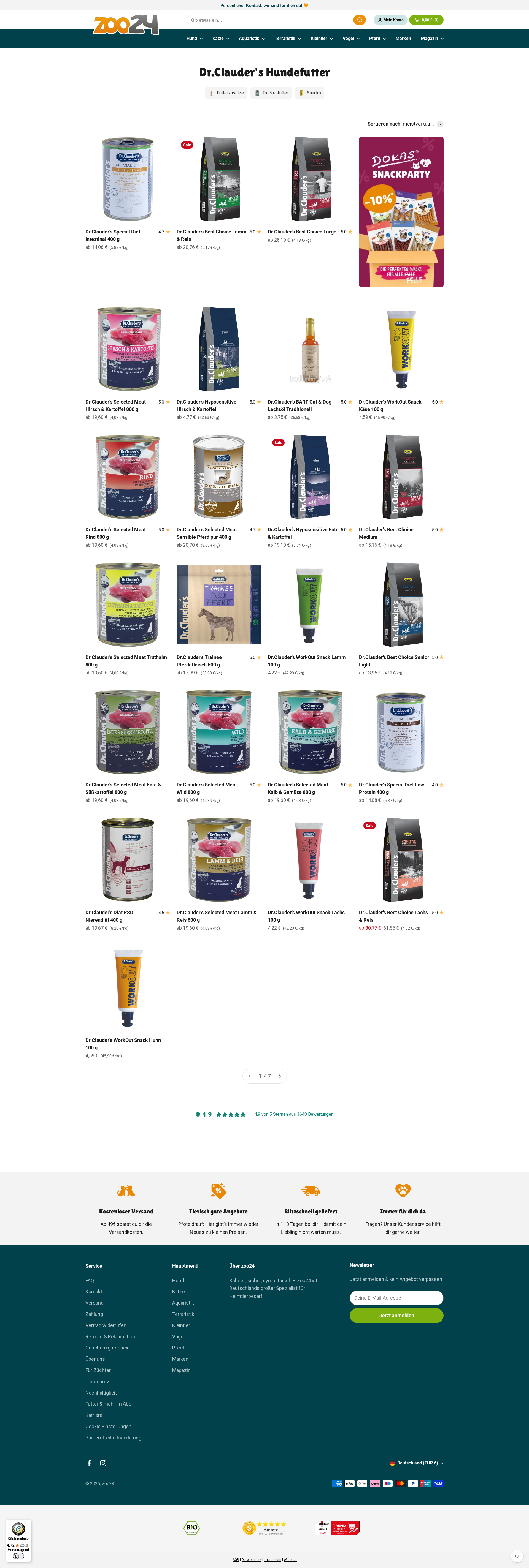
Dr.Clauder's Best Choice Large (302, 232)
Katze (218, 38)
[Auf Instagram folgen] (103, 1463)
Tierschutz (97, 1381)
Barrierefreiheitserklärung (113, 1438)
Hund (192, 38)
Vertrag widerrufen (105, 1325)
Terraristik (285, 38)
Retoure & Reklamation (110, 1337)
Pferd (374, 38)
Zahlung (94, 1314)
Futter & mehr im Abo (108, 1404)
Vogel (348, 38)
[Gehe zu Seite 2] (280, 1076)
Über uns (95, 1359)
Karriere (93, 1415)
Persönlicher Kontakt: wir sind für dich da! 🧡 (264, 5)
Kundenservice (414, 1224)
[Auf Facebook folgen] (89, 1463)
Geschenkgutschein (107, 1348)
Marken (403, 38)
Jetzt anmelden (396, 1315)
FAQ (89, 1280)
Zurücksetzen (335, 19)
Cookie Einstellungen (108, 1426)
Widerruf (290, 1560)
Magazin (429, 38)
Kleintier (319, 38)
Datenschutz (251, 1560)
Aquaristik (249, 38)
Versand (94, 1303)
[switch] (18, 1556)
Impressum (272, 1560)
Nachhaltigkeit (101, 1393)
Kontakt (93, 1291)
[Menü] (28, 1522)
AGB (236, 1560)
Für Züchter (98, 1370)
